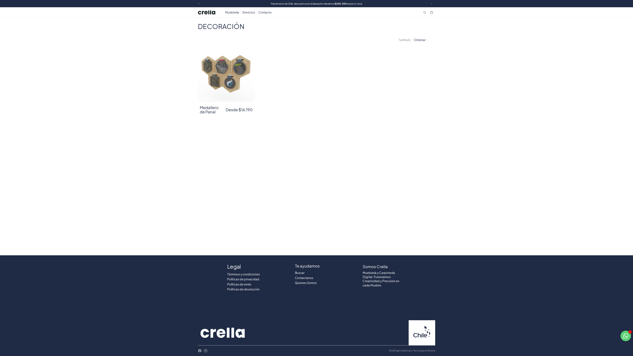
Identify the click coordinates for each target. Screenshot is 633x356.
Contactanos (304, 278)
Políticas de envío (239, 284)
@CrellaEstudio (404, 350)
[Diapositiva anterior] (199, 3)
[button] (421, 40)
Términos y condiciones (243, 274)
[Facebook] (200, 351)
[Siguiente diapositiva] (431, 3)
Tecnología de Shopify (424, 350)
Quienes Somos (306, 283)
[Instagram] (206, 351)
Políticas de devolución (243, 289)
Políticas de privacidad (243, 279)
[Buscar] (424, 12)
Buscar (299, 273)
